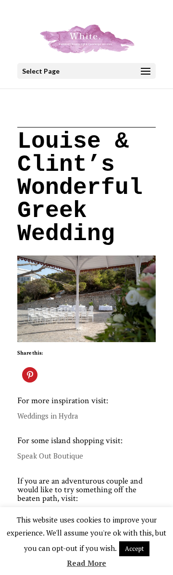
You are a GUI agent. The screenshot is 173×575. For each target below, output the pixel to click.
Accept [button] (134, 548)
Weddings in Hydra (47, 416)
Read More (86, 563)
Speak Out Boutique (50, 455)
